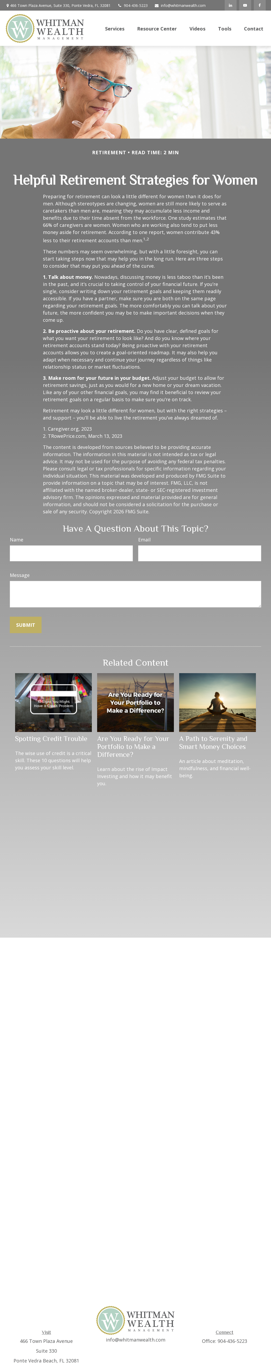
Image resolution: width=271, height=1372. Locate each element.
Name (16, 539)
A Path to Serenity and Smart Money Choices (213, 743)
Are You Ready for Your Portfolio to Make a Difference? (133, 746)
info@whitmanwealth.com (183, 5)
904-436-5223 (136, 5)
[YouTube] (245, 5)
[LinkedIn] (231, 5)
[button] (115, 28)
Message (20, 575)
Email (144, 539)
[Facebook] (260, 5)
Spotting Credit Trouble (51, 739)
